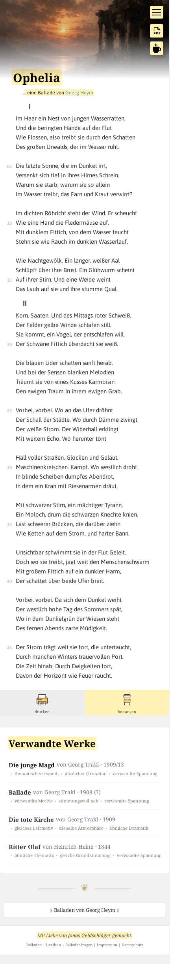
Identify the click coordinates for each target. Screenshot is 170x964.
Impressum (107, 944)
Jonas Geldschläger (89, 935)
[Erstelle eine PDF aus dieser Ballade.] (156, 31)
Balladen (34, 944)
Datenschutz (132, 944)
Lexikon (53, 944)
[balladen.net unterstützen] (156, 48)
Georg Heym (79, 93)
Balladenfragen (78, 944)
